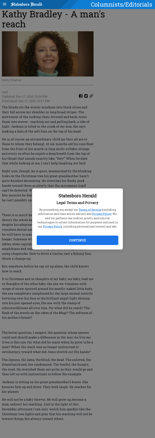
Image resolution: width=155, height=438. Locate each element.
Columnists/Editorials (121, 4)
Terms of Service (90, 209)
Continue (77, 240)
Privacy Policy (101, 214)
